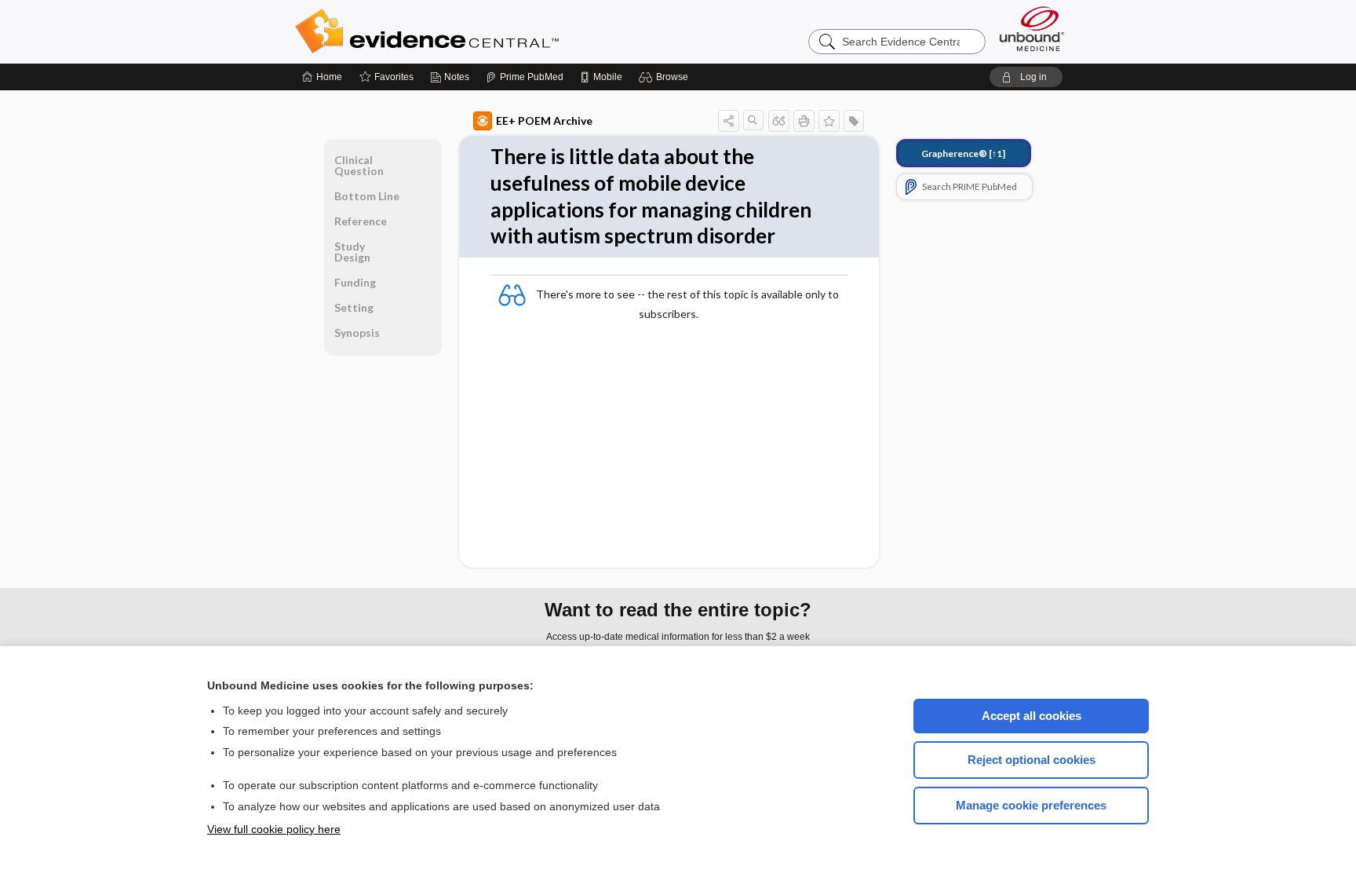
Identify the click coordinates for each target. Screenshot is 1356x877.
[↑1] (963, 153)
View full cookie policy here (274, 829)
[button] (666, 77)
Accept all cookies (1031, 715)
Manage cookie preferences (1031, 805)
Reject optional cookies (1031, 759)
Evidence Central (489, 31)
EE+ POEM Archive (544, 120)
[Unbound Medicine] (1031, 28)
